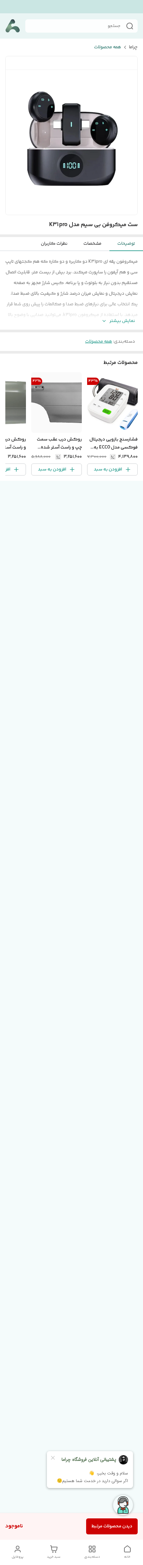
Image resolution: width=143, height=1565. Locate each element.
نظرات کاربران (54, 243)
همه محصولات (107, 47)
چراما (133, 47)
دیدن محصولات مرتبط (111, 1526)
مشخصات (92, 243)
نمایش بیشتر (122, 321)
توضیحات (126, 243)
